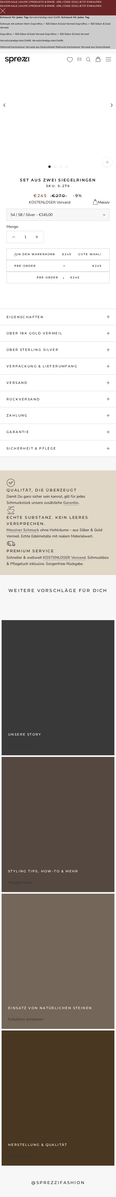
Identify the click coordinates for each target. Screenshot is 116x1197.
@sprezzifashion (58, 1182)
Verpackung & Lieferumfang (41, 366)
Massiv (104, 202)
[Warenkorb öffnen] (98, 59)
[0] (70, 59)
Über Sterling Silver (32, 350)
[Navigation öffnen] (108, 59)
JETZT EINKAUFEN (90, 2)
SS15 (74, 2)
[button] (58, 292)
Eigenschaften (25, 317)
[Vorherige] (4, 105)
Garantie (17, 432)
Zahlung (17, 415)
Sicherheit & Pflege (31, 448)
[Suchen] (88, 59)
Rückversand (23, 399)
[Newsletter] (79, 59)
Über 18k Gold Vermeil (34, 333)
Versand (17, 383)
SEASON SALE (9, 2)
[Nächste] (112, 105)
